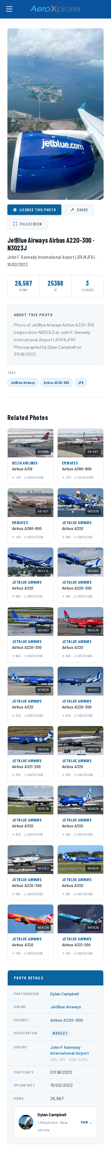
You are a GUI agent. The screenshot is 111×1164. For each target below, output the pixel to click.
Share (79, 209)
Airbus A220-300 (56, 382)
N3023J (60, 1033)
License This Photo (34, 209)
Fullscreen (27, 223)
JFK (81, 382)
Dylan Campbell (64, 993)
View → (86, 1122)
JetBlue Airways (23, 382)
